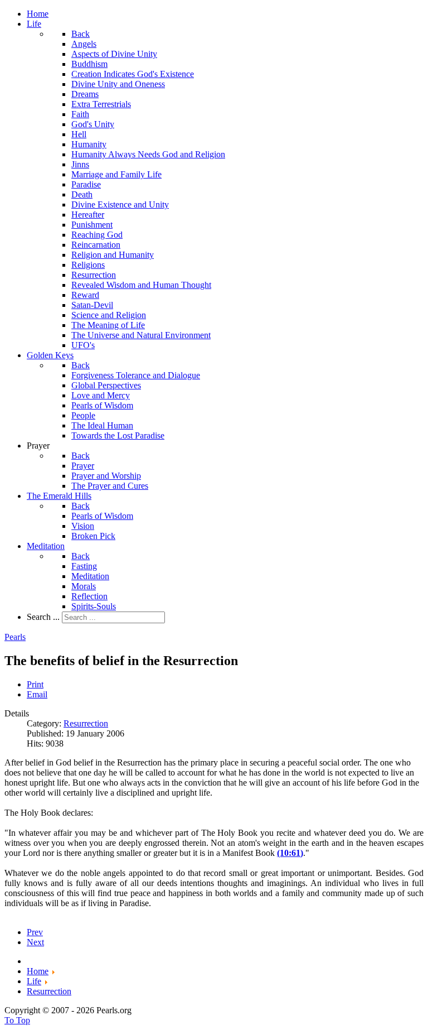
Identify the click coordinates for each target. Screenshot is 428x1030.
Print (35, 684)
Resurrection (86, 723)
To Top (17, 1020)
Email (37, 694)
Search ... (43, 617)
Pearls (15, 637)
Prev (35, 932)
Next (35, 942)
